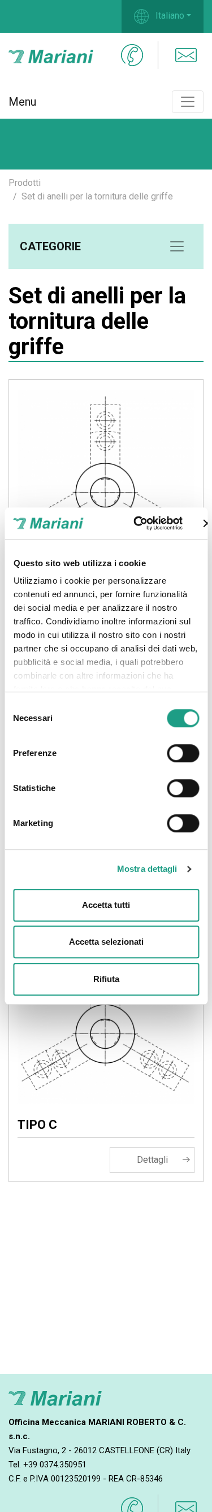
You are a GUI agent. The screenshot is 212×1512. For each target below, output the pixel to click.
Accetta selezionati (106, 941)
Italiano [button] (168, 15)
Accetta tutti (106, 905)
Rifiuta (106, 979)
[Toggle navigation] (188, 101)
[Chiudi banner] (207, 523)
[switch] (183, 753)
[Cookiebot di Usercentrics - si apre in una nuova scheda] (136, 523)
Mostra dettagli (147, 869)
